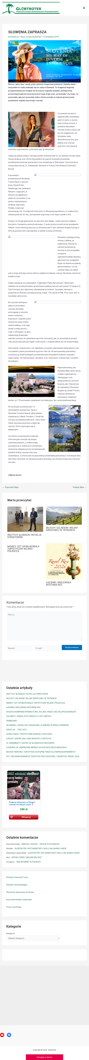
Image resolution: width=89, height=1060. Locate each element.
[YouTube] (2, 1035)
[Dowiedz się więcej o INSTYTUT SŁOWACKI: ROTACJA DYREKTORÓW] (25, 519)
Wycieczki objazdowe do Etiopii (20, 892)
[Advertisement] (44, 995)
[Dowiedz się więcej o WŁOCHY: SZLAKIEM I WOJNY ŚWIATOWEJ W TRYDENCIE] (64, 515)
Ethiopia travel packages (16, 885)
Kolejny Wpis (79, 487)
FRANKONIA (11, 721)
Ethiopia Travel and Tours (17, 877)
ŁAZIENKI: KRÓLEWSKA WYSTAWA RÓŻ (58, 583)
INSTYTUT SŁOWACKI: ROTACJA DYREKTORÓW (24, 536)
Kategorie (10, 933)
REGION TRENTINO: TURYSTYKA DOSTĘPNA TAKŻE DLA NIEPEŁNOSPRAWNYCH (40, 752)
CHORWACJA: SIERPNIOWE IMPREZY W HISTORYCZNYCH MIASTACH (36, 747)
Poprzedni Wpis (11, 487)
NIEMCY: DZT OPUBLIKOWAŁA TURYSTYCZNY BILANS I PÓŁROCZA (23, 548)
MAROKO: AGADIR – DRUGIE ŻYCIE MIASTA (40, 844)
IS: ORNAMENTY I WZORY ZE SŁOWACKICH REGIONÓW (30, 743)
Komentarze (13, 37)
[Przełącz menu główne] (84, 8)
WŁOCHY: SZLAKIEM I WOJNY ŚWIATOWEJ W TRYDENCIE (62, 529)
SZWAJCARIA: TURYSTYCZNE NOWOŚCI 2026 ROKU (29, 734)
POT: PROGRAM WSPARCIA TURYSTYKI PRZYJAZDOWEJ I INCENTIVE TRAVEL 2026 (42, 756)
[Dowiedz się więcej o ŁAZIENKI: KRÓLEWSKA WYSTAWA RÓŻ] (64, 561)
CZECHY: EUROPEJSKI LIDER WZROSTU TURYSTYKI (28, 738)
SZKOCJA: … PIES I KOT (16, 729)
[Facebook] (9, 1035)
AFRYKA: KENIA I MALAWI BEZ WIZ (26, 857)
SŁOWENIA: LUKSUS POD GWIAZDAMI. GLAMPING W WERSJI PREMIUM (37, 725)
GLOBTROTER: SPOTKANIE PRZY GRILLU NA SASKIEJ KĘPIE (40, 848)
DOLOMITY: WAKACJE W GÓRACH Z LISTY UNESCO (28, 716)
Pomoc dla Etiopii (13, 907)
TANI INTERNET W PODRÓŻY (28, 862)
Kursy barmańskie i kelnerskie (19, 899)
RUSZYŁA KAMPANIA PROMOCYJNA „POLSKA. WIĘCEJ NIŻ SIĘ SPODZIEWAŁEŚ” (41, 712)
